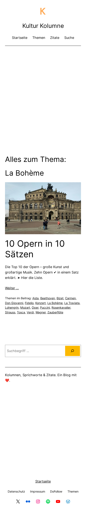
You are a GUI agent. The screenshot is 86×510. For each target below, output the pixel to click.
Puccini (45, 307)
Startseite (43, 481)
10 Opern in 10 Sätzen (35, 248)
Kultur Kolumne (43, 25)
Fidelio (29, 303)
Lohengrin (12, 307)
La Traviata (72, 303)
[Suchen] (72, 351)
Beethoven (47, 298)
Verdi (30, 312)
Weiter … (12, 288)
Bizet (60, 298)
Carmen (70, 298)
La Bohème (55, 303)
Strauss (10, 312)
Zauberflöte (55, 312)
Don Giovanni (14, 303)
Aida (35, 298)
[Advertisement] (43, 94)
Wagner (40, 312)
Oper (35, 307)
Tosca (21, 312)
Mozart (25, 307)
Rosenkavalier (61, 307)
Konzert (40, 303)
